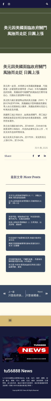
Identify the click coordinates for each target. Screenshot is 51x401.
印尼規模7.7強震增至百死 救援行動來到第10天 (25, 239)
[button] (47, 4)
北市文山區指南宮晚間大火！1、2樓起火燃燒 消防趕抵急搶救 (25, 196)
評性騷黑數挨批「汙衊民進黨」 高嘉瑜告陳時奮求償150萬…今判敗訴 (25, 260)
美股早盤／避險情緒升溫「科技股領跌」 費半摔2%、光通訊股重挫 (25, 217)
